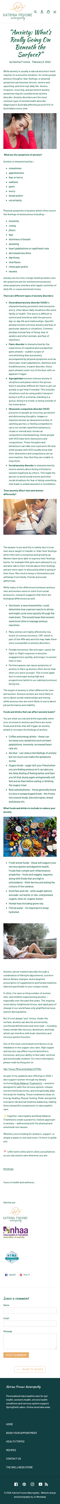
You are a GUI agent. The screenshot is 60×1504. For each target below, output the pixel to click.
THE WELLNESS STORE (19, 1467)
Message (7, 1331)
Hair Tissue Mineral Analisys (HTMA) (22, 1068)
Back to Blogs (32, 1369)
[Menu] (55, 11)
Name (6, 1305)
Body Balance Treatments (28, 1083)
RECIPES (11, 1450)
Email (6, 1318)
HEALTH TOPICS (15, 1441)
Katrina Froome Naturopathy (25, 1492)
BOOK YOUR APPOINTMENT (21, 1432)
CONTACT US (13, 1458)
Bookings (8, 1168)
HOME (9, 1424)
